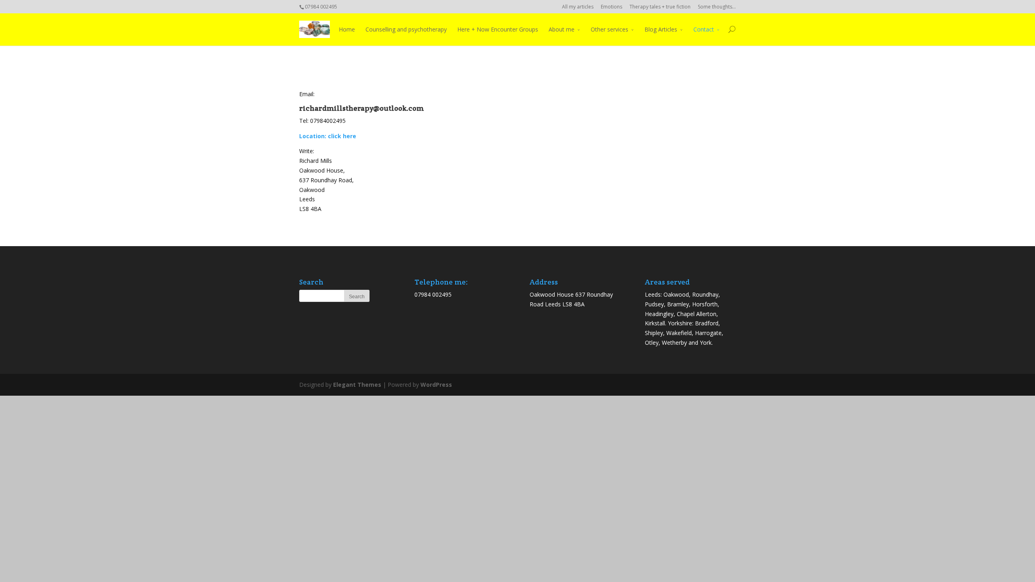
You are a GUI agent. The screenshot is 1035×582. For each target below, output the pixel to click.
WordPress (436, 384)
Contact (703, 29)
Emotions (611, 6)
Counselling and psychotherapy (406, 29)
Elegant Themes (357, 384)
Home (347, 29)
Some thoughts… (717, 6)
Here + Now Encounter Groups (497, 29)
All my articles (578, 6)
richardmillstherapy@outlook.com (361, 108)
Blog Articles (660, 29)
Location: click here (327, 136)
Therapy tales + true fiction (660, 6)
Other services (609, 29)
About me (562, 29)
